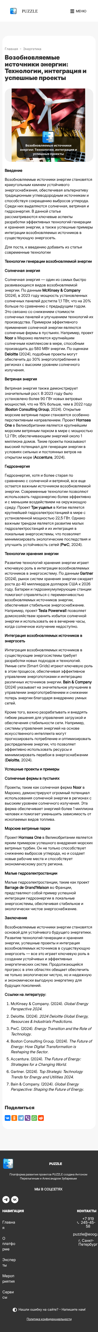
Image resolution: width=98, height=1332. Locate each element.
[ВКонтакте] (7, 1118)
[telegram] (6, 1201)
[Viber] (27, 1118)
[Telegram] (21, 1118)
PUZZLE (30, 11)
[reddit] (41, 1118)
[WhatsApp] (34, 1118)
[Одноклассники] (14, 1118)
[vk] (14, 1201)
